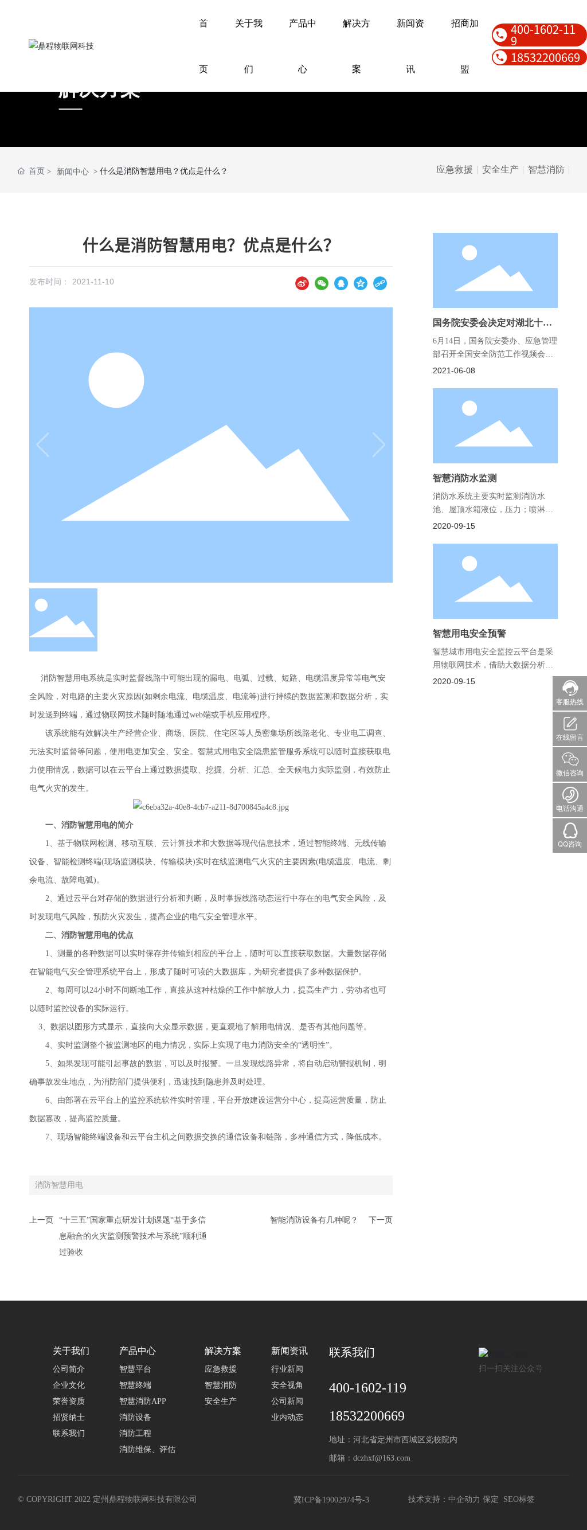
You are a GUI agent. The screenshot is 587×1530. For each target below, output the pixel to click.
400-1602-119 (543, 35)
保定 (491, 1499)
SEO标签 (519, 1499)
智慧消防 (546, 169)
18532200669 (545, 57)
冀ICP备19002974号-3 (331, 1500)
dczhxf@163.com (381, 1458)
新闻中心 (73, 171)
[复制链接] (380, 283)
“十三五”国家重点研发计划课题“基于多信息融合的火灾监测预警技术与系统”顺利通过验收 (133, 1236)
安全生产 (500, 169)
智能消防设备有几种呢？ (314, 1220)
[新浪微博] (302, 283)
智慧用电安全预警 (469, 633)
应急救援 (454, 169)
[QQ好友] (341, 283)
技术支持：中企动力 (444, 1499)
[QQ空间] (360, 283)
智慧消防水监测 (465, 478)
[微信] (321, 283)
